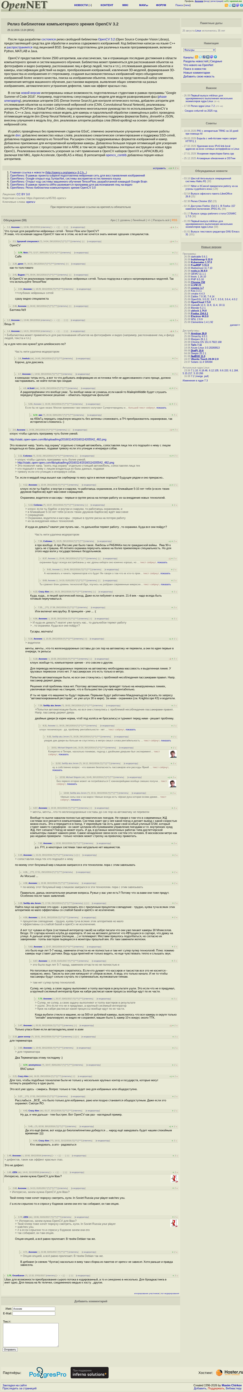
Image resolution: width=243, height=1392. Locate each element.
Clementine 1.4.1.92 (202, 322)
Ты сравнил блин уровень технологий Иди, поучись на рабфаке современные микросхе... (105, 584)
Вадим (21, 275)
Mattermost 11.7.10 (201, 268)
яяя (40, 415)
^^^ (68, 241)
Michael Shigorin (65, 747)
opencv (30, 201)
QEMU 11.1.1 (198, 273)
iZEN (14, 1172)
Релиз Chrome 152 (201, 201)
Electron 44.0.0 (199, 316)
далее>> (235, 325)
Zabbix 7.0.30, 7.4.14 (202, 296)
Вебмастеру (234, 1388)
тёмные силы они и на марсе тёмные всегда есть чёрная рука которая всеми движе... (113, 798)
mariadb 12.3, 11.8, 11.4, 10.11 (208, 305)
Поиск (179, 5)
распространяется (19, 47)
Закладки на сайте (14, 1385)
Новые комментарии (196, 72)
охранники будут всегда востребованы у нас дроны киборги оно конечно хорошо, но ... (103, 562)
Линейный (139, 220)
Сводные (216, 61)
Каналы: (188, 57)
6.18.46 (203, 370)
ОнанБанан (18, 1275)
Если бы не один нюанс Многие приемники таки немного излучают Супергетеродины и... (95, 407)
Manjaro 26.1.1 (199, 339)
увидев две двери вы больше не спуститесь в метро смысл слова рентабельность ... (107, 740)
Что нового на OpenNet (198, 65)
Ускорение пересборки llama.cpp (215, 153)
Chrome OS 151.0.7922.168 (206, 342)
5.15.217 (187, 373)
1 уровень (124, 220)
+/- (149, 220)
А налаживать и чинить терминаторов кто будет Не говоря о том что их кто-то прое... (107, 573)
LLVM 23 (196, 285)
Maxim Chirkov (232, 1385)
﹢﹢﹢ (54, 227)
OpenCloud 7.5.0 (201, 302)
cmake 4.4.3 (198, 293)
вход (206, 1)
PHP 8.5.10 (197, 279)
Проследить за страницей (19, 1388)
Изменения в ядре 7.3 (195, 380)
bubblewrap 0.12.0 (201, 259)
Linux (198, 30)
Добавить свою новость (199, 76)
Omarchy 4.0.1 (199, 336)
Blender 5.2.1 (198, 307)
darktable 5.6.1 (199, 256)
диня (20, 264)
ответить (45, 227)
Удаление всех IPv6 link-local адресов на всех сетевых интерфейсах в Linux (212, 147)
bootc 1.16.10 (198, 276)
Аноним (15, 227)
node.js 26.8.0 (199, 270)
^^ (64, 241)
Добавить (200, 1388)
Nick (25, 252)
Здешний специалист (28, 241)
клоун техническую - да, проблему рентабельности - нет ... (87, 729)
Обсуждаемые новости (211, 170)
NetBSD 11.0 (198, 356)
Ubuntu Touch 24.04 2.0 (205, 359)
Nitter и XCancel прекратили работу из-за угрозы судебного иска (211, 187)
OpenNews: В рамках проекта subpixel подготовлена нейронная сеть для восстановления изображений (77, 175)
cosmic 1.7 (197, 288)
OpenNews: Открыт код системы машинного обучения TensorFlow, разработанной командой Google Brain (78, 181)
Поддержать (216, 1388)
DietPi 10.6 (197, 350)
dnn (18, 135)
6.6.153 (224, 370)
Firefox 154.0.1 (199, 313)
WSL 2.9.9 (197, 319)
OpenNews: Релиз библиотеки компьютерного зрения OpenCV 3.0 (53, 187)
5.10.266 (198, 373)
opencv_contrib (116, 155)
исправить (159, 168)
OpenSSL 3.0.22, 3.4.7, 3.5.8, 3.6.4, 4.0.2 (214, 299)
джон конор (24, 1036)
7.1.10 (194, 370)
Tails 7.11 (196, 344)
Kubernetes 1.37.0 (201, 262)
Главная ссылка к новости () (48, 172)
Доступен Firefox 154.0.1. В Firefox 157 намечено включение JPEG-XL (210, 207)
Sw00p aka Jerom (52, 705)
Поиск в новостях (194, 68)
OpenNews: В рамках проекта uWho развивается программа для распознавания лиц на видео (71, 184)
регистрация (217, 1)
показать (161, 407)
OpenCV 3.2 (106, 39)
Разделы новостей (195, 61)
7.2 (192, 376)
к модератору (77, 227)
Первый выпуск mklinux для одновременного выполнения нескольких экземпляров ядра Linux (209, 98)
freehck (26, 358)
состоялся (48, 39)
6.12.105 (214, 370)
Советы (211, 123)
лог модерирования (170, 1293)
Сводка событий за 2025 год (201, 110)
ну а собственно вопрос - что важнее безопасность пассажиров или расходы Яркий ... (110, 769)
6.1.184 (234, 370)
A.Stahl (31, 388)
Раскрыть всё (161, 220)
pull (206, 376)
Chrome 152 (198, 282)
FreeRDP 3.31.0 (200, 265)
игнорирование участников (146, 1293)
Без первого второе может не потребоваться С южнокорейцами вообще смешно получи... (112, 782)
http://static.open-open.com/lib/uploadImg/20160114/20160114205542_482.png (58, 439)
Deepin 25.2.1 (198, 353)
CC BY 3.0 (23, 194)
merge (199, 376)
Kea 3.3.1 (196, 290)
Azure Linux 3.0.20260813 (205, 347)
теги (187, 5)
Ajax (113, 220)
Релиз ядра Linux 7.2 (203, 106)
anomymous (34, 1065)
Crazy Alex (44, 591)
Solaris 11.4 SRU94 (201, 362)
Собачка (27, 456)
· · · (61, 227)
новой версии (30, 92)
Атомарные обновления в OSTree (216, 158)
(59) (24, 220)
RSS (174, 220)
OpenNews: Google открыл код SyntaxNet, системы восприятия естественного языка (65, 178)
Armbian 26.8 (199, 333)
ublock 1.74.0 (199, 310)
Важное (211, 88)
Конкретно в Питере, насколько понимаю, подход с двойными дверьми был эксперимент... (104, 753)
